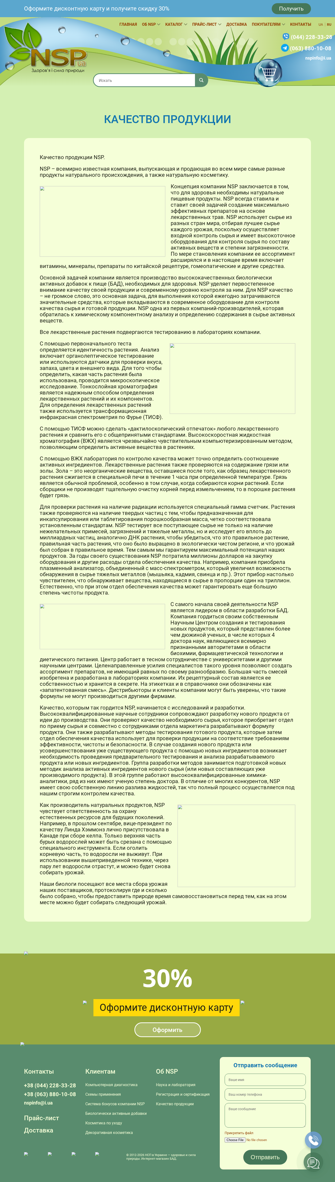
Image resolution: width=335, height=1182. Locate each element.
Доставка (236, 24)
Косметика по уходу (103, 1123)
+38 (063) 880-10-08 (50, 1094)
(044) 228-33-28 (311, 37)
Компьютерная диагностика (111, 1084)
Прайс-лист (204, 24)
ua (321, 24)
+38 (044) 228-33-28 (50, 1085)
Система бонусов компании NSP (115, 1104)
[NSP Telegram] (33, 1156)
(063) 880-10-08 (310, 48)
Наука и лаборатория (175, 1084)
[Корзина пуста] (268, 73)
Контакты (300, 24)
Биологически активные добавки (116, 1113)
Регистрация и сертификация (183, 1094)
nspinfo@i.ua (318, 58)
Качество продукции (175, 1104)
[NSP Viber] (57, 1156)
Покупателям (266, 24)
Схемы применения (103, 1094)
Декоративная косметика (109, 1132)
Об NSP (149, 24)
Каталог (174, 24)
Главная (128, 24)
